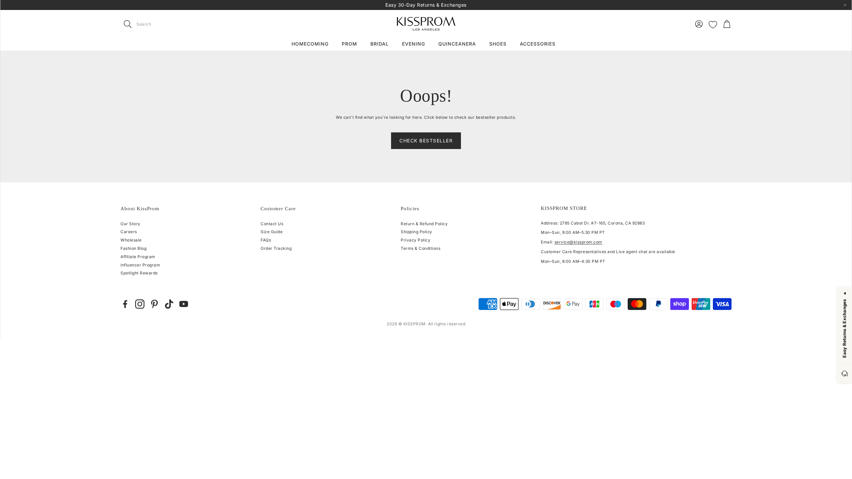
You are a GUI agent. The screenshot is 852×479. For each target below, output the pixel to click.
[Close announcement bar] (845, 5)
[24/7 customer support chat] (844, 374)
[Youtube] (183, 304)
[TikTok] (169, 304)
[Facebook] (125, 304)
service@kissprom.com (578, 242)
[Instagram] (139, 304)
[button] (162, 24)
